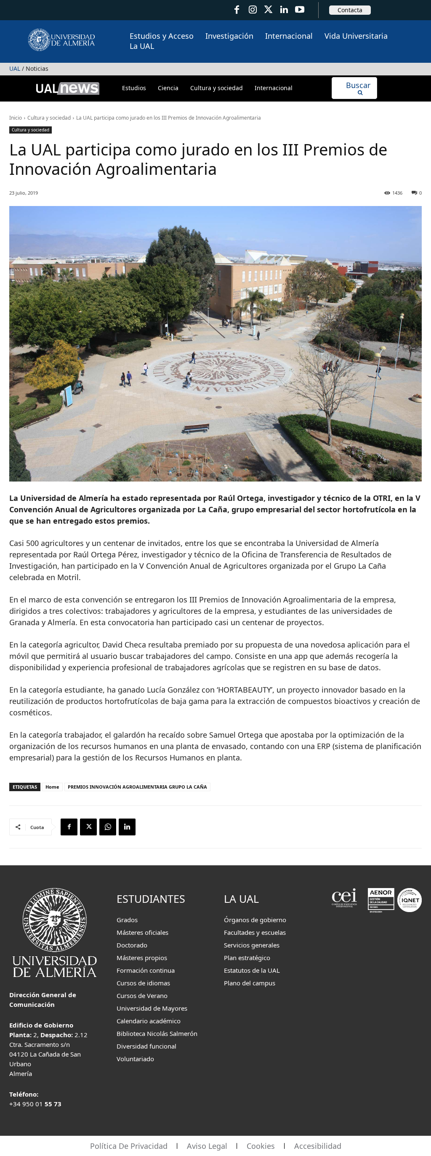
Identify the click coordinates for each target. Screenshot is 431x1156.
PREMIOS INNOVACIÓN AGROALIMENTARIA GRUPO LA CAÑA (137, 787)
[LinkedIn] (284, 10)
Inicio (15, 117)
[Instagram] (252, 10)
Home (52, 787)
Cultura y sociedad (49, 117)
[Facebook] (237, 10)
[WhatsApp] (107, 827)
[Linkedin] (127, 827)
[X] (88, 827)
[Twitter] (268, 10)
